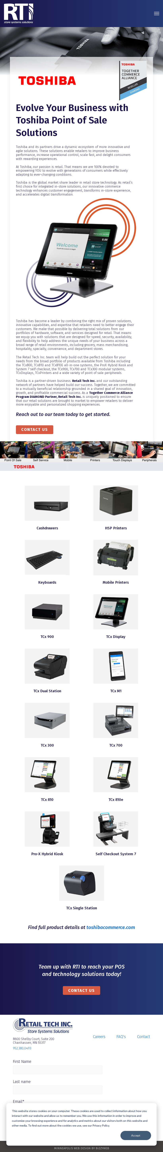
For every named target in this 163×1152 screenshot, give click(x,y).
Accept (135, 1135)
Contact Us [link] (81, 990)
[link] (18, 13)
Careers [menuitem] (99, 1036)
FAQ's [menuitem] (121, 1036)
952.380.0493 (22, 1048)
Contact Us (34, 429)
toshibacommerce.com (110, 927)
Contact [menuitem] (143, 1036)
